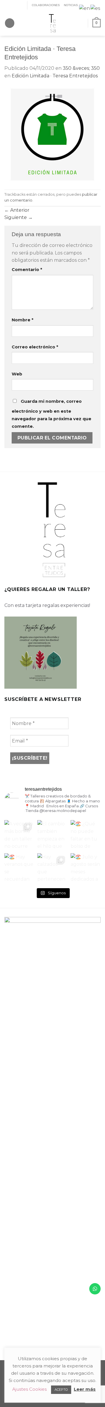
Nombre (22, 320)
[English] (84, 8)
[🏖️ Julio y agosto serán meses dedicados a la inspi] (86, 868)
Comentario (27, 269)
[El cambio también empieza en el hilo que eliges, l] (52, 835)
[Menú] (9, 23)
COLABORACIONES (46, 5)
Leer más (85, 1389)
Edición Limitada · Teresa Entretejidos (55, 76)
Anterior (16, 210)
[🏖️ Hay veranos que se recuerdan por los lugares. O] (19, 868)
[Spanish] (95, 8)
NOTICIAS (71, 5)
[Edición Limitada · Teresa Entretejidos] (52, 134)
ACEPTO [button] (61, 1390)
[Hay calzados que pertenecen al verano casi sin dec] (52, 868)
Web (17, 374)
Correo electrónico (35, 347)
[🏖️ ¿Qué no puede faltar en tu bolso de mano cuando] (86, 835)
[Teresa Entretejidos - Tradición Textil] (52, 23)
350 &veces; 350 (81, 68)
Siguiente (18, 217)
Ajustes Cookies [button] (29, 1389)
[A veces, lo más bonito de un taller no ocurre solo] (19, 835)
